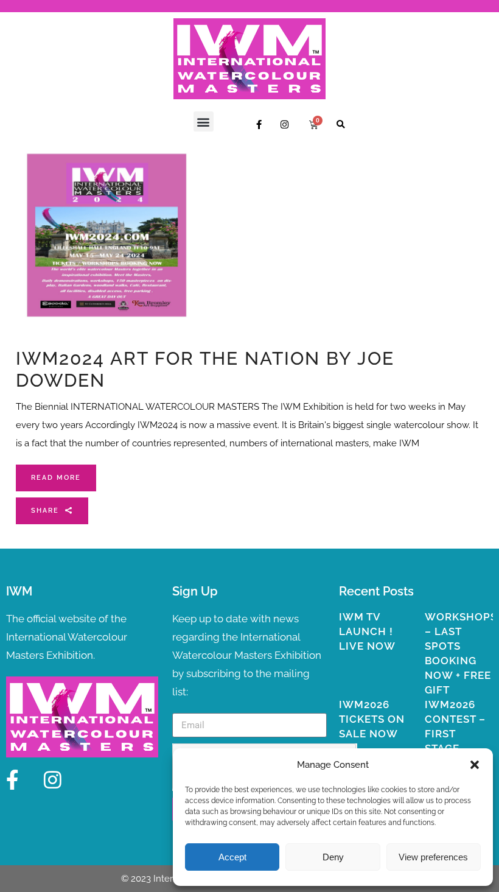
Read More (56, 478)
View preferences (433, 857)
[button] (475, 765)
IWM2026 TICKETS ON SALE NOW (372, 719)
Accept (232, 857)
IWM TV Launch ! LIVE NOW (367, 631)
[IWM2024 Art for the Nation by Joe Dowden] (107, 235)
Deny (333, 857)
